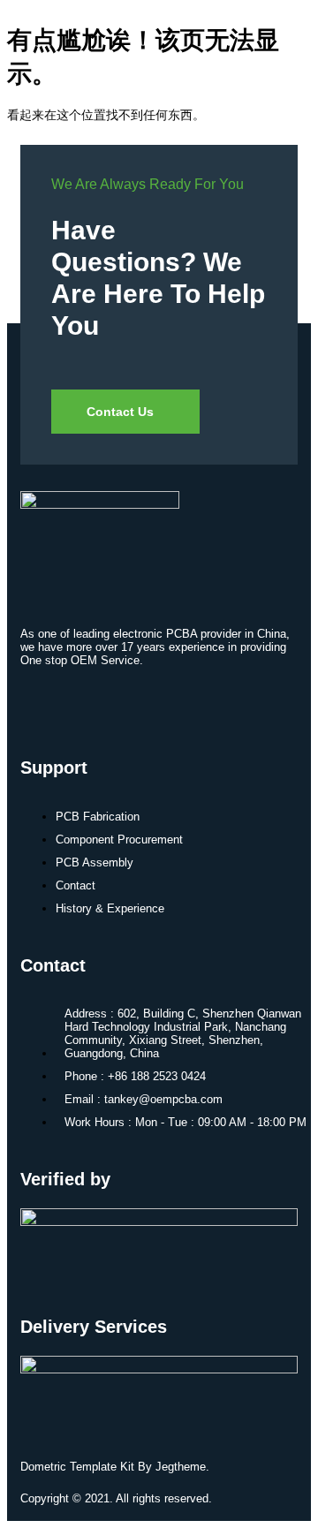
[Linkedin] (42, 705)
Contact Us (120, 412)
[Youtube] (94, 705)
